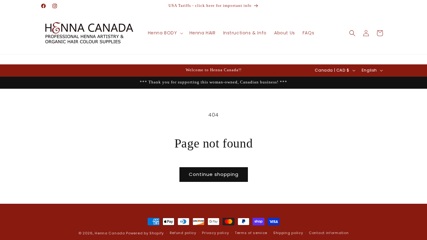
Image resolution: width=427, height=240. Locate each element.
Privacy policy (215, 232)
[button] (165, 32)
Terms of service (251, 232)
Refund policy (183, 232)
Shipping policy (288, 232)
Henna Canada (110, 233)
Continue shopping (214, 174)
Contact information (329, 232)
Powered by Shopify (145, 233)
